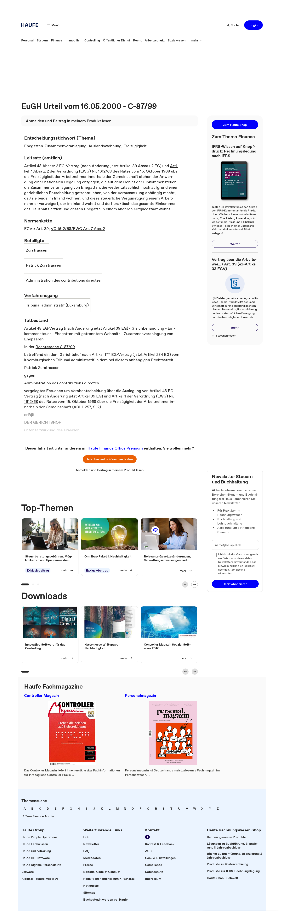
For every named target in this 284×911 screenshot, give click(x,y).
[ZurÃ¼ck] (185, 584)
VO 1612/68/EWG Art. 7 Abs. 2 (78, 228)
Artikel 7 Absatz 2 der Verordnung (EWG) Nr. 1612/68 (101, 168)
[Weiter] (194, 584)
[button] (253, 25)
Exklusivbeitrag (38, 570)
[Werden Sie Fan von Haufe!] (147, 837)
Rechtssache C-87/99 (55, 346)
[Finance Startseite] (31, 25)
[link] (27, 40)
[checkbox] (214, 555)
